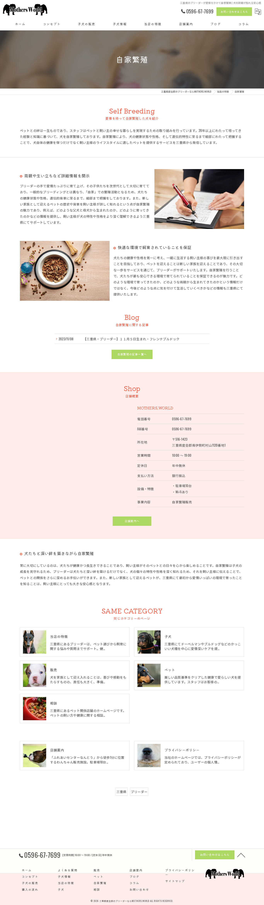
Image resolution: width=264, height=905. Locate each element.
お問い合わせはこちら (234, 12)
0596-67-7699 (181, 418)
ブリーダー (139, 791)
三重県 (122, 791)
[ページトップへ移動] (241, 855)
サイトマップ (175, 881)
